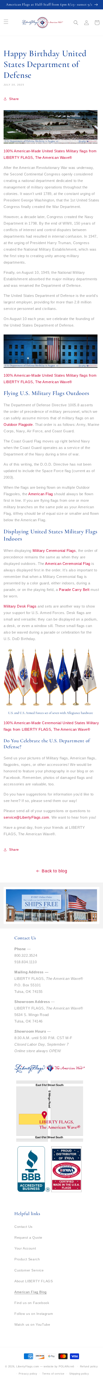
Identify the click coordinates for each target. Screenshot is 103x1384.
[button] (76, 22)
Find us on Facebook (31, 1303)
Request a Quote (28, 1237)
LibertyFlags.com (27, 1366)
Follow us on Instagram (33, 1314)
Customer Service (29, 1270)
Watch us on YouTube (32, 1324)
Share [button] (14, 99)
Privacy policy (28, 1373)
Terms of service (53, 1373)
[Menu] (6, 21)
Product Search (27, 1259)
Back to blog (54, 871)
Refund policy (89, 1366)
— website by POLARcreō (57, 1366)
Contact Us (23, 1227)
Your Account (25, 1248)
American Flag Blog (30, 1292)
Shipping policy (79, 1373)
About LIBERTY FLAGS (33, 1281)
